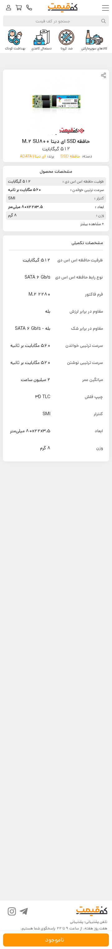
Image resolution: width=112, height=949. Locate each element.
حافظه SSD (70, 156)
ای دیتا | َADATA (32, 156)
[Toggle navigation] (107, 8)
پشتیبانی (76, 921)
